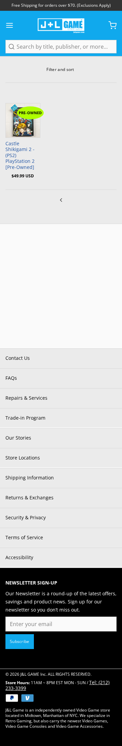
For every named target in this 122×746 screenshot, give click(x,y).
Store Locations (22, 457)
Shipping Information (29, 477)
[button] (23, 130)
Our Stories (18, 437)
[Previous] (61, 199)
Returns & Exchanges (29, 497)
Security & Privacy (25, 517)
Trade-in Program (25, 418)
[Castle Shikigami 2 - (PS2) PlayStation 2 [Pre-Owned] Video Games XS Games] (22, 120)
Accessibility (19, 557)
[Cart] (110, 25)
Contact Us (17, 358)
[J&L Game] (61, 25)
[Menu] (12, 25)
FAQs (11, 378)
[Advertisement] (61, 285)
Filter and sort (60, 69)
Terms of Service (24, 537)
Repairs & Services (26, 398)
